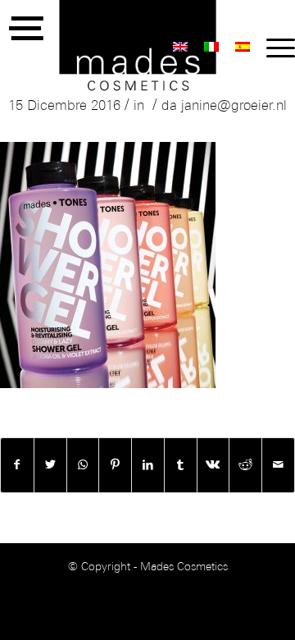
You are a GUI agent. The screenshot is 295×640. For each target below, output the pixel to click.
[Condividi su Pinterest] (115, 465)
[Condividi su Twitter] (50, 465)
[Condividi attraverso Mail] (278, 465)
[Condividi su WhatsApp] (83, 465)
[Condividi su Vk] (213, 465)
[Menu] (272, 49)
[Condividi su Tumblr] (181, 465)
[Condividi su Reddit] (245, 465)
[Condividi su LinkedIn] (148, 465)
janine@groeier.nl (234, 106)
